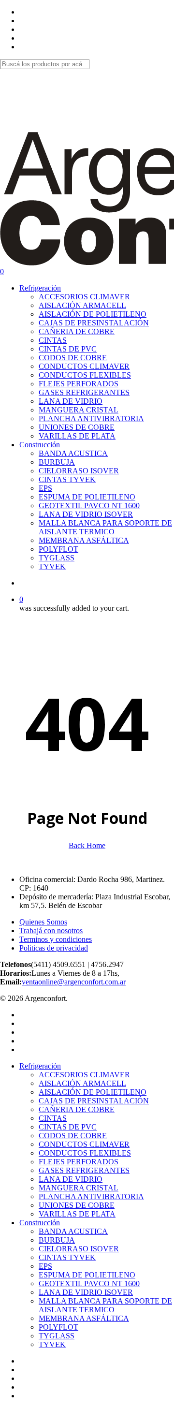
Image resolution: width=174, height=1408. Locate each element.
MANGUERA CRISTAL (78, 1188)
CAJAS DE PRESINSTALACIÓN (94, 1101)
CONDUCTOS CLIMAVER (84, 1144)
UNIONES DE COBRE (77, 1205)
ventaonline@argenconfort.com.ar (74, 982)
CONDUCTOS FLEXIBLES (85, 1153)
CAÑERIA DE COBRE (77, 1109)
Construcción (39, 1222)
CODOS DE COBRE (73, 1135)
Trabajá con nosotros (51, 930)
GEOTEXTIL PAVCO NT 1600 (89, 1283)
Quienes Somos (43, 922)
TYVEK (52, 1344)
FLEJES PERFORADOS (78, 1162)
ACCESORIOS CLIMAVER (84, 1075)
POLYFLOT (58, 1327)
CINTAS (53, 1118)
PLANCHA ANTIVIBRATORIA (91, 1196)
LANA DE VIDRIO (70, 1179)
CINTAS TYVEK (67, 1257)
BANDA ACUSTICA (73, 1231)
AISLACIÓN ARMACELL (82, 1083)
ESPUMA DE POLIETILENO (87, 1275)
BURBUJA (57, 1240)
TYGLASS (56, 1336)
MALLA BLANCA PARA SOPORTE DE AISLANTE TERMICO (105, 1305)
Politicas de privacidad (53, 948)
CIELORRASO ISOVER (79, 1249)
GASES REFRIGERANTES (84, 1170)
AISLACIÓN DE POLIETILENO (92, 1092)
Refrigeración (40, 1066)
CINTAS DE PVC (68, 1127)
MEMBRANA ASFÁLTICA (84, 1318)
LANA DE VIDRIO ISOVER (86, 1292)
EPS (45, 1266)
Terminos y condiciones (55, 939)
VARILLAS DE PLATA (77, 1214)
